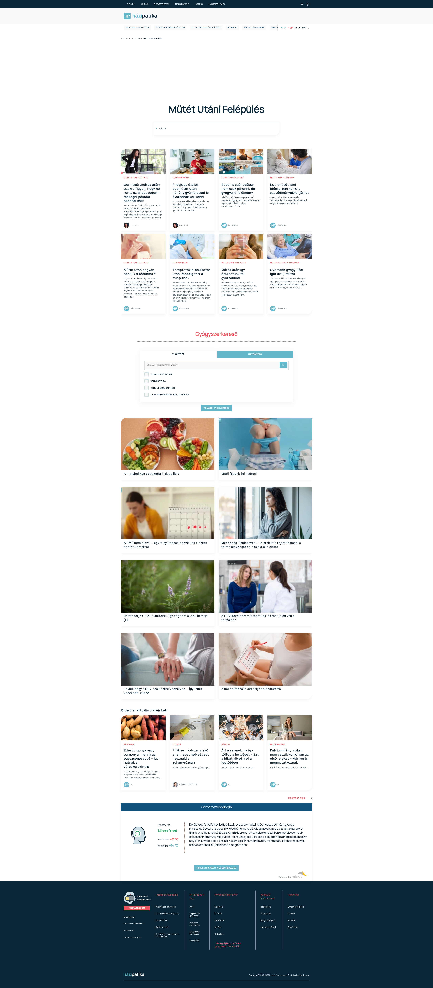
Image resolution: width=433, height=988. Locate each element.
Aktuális (130, 4)
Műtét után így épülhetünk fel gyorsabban (233, 274)
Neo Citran (219, 920)
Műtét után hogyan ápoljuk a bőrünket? (139, 272)
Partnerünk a (284, 876)
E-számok (292, 927)
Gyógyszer (178, 354)
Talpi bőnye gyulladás (195, 914)
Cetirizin (218, 913)
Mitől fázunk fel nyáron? (239, 473)
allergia (232, 28)
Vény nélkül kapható (163, 388)
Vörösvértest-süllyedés (166, 906)
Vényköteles (158, 381)
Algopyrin (219, 906)
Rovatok (144, 4)
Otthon (177, 744)
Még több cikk (296, 798)
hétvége (225, 744)
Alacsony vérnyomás (195, 923)
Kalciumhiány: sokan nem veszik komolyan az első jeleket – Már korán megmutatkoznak (289, 756)
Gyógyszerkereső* (226, 895)
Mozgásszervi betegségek (284, 263)
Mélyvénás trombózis (194, 932)
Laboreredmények (217, 4)
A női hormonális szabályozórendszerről (251, 689)
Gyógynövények (267, 920)
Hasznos (199, 4)
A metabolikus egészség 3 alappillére (152, 473)
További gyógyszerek (216, 408)
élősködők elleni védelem (170, 28)
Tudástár (135, 38)
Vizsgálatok (266, 913)
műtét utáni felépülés (136, 178)
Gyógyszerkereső (161, 4)
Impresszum (129, 917)
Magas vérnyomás (254, 28)
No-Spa (218, 927)
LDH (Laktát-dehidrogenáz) (167, 913)
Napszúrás (194, 940)
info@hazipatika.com (300, 975)
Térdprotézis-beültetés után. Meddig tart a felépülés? (192, 274)
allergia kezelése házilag (206, 28)
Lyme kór (276, 28)
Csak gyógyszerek (162, 374)
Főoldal (124, 38)
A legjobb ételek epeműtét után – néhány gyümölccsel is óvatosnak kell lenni (191, 190)
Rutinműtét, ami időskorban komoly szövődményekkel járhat (289, 188)
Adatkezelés (129, 930)
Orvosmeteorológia (137, 28)
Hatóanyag (255, 354)
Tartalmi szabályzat (132, 937)
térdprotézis (180, 263)
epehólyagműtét (181, 178)
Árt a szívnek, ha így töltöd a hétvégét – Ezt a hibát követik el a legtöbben (240, 756)
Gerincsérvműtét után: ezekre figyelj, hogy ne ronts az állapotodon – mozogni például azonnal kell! (142, 192)
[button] (167, 896)
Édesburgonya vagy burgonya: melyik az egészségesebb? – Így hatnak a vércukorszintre (141, 758)
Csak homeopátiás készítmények (170, 395)
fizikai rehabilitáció (232, 178)
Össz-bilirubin (162, 920)
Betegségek (266, 906)
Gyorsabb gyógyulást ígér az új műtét (287, 272)
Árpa (192, 906)
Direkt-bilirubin (162, 927)
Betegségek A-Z (182, 4)
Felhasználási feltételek (134, 923)
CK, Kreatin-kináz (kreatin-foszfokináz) (167, 935)
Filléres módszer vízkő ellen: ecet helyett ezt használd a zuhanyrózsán (191, 756)
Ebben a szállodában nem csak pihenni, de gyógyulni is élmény (238, 188)
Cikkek (162, 128)
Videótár (291, 913)
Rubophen (219, 934)
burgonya (129, 744)
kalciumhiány (277, 744)
